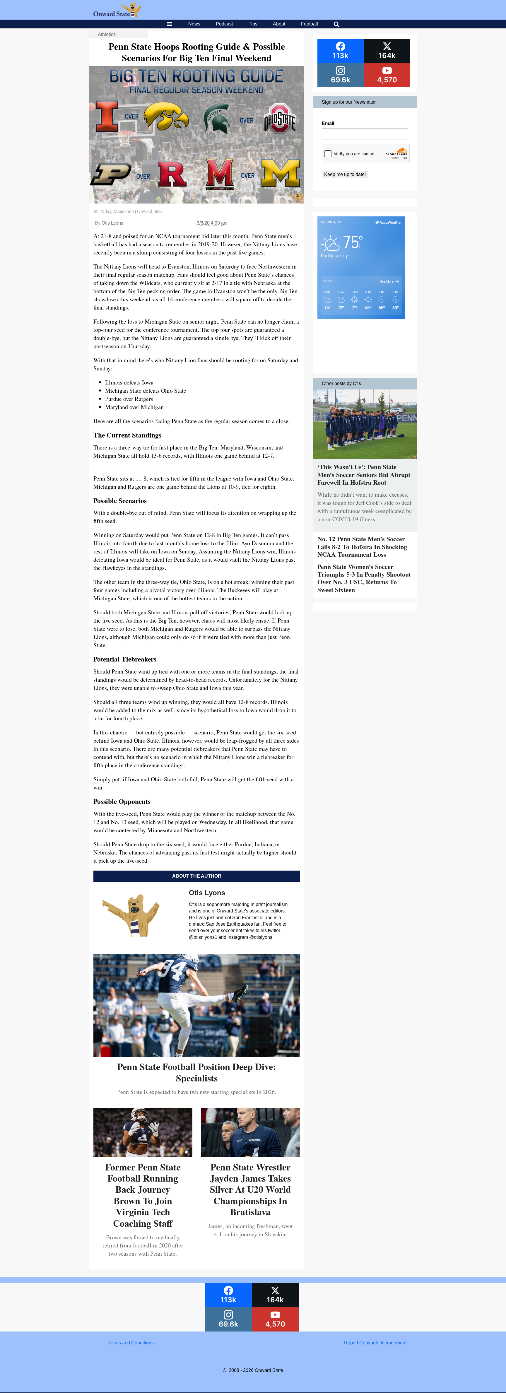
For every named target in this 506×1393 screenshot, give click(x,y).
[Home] (117, 15)
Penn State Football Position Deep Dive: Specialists (196, 1071)
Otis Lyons (112, 223)
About (279, 23)
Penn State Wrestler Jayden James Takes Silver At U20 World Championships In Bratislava (250, 1189)
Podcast (224, 23)
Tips (253, 23)
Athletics (107, 34)
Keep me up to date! (345, 174)
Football (309, 23)
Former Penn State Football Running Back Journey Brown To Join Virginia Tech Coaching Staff (143, 1195)
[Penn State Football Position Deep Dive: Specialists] (196, 1055)
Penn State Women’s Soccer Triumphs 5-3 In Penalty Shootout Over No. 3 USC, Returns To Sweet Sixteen (364, 578)
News (194, 23)
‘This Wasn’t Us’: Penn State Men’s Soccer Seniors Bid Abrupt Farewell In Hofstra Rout (363, 474)
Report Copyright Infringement (375, 1342)
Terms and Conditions (131, 1342)
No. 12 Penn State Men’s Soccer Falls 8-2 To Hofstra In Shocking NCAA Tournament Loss (362, 546)
